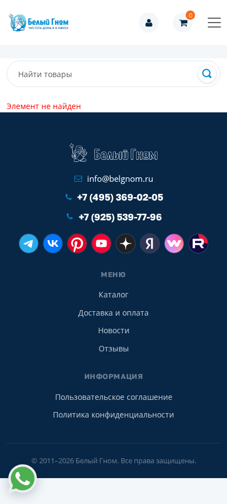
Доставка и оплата (113, 312)
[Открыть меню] (214, 22)
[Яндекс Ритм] (149, 243)
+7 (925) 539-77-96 (120, 217)
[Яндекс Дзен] (125, 243)
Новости (113, 330)
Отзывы (114, 348)
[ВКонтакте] (53, 243)
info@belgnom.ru (120, 178)
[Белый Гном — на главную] (42, 22)
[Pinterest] (77, 243)
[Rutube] (198, 243)
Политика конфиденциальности (113, 414)
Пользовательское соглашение (113, 397)
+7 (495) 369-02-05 (120, 197)
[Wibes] (174, 243)
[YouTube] (101, 243)
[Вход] (149, 22)
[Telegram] (28, 243)
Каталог (113, 294)
